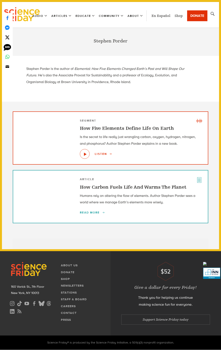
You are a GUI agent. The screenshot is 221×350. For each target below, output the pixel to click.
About (133, 16)
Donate (197, 16)
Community (109, 16)
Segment (88, 120)
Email (7, 66)
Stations (69, 292)
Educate (83, 16)
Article (87, 179)
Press (66, 320)
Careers (68, 306)
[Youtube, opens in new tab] (27, 303)
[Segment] (199, 120)
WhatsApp (7, 57)
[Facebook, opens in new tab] (34, 303)
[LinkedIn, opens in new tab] (12, 310)
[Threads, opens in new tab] (49, 303)
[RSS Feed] (19, 310)
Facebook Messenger (7, 27)
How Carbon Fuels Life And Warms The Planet (133, 187)
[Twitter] (7, 37)
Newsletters (72, 285)
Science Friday (22, 14)
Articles (59, 16)
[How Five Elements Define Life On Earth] (85, 154)
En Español (161, 16)
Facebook (7, 18)
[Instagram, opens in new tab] (12, 303)
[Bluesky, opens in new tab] (41, 303)
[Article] (199, 179)
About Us (69, 265)
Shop (179, 16)
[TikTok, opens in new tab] (19, 303)
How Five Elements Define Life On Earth (127, 128)
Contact (69, 313)
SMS (7, 47)
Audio (37, 16)
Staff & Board (74, 299)
